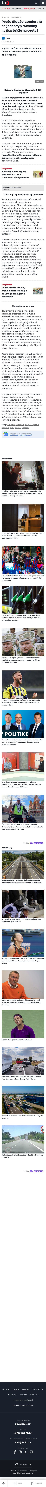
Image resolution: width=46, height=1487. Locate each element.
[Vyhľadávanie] (36, 3)
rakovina (18, 428)
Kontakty (23, 1395)
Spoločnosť (16, 17)
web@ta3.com (23, 1442)
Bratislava (20, 425)
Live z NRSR (16, 9)
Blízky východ (29, 9)
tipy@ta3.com (23, 1424)
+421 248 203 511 (23, 1433)
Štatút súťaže (38, 1389)
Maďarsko (5, 428)
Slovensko (6, 17)
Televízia (5, 1389)
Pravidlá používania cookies (23, 1405)
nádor (12, 428)
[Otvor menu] (43, 3)
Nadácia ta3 (12, 1395)
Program (15, 1389)
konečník (25, 428)
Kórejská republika (32, 425)
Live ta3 (7, 9)
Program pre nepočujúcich (23, 1400)
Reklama (25, 1389)
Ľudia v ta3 (34, 1395)
